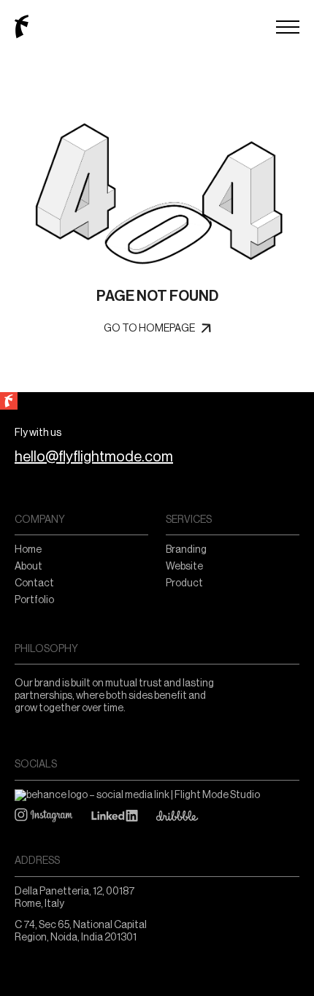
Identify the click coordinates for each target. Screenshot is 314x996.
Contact (34, 583)
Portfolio (34, 600)
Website (184, 567)
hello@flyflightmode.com (94, 457)
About (28, 567)
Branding (186, 550)
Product (184, 583)
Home (28, 550)
